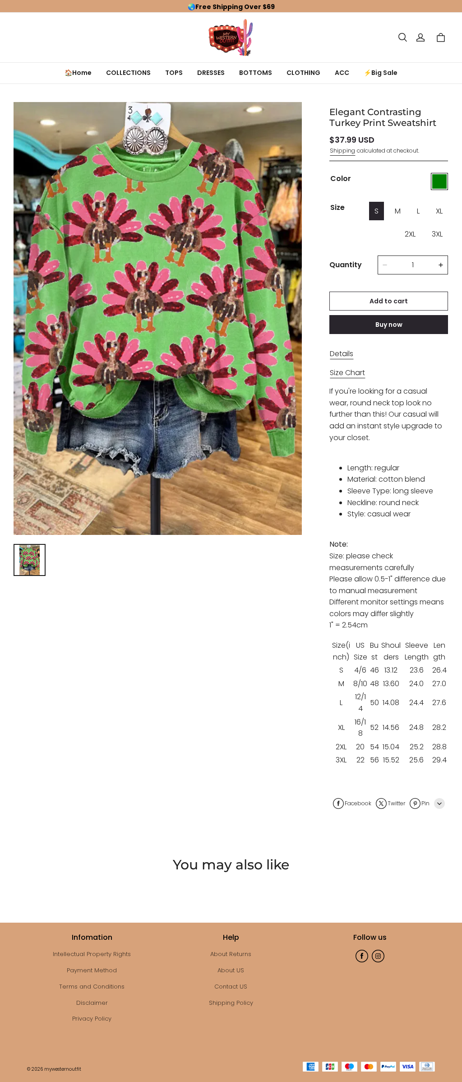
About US (230, 970)
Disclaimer (92, 1002)
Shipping (342, 150)
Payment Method (92, 970)
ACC (342, 72)
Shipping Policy (231, 1002)
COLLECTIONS (128, 72)
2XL (410, 234)
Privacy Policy (91, 1018)
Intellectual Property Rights (92, 954)
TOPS (174, 72)
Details (341, 353)
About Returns (230, 954)
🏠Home (78, 72)
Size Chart (347, 372)
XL (439, 211)
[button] (402, 37)
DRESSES (211, 72)
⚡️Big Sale (380, 72)
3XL (437, 234)
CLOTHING (303, 72)
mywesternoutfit (62, 1069)
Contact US (230, 986)
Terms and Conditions (92, 986)
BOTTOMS (255, 72)
